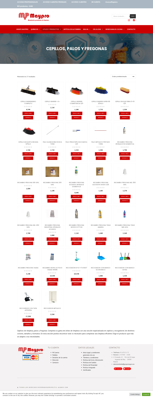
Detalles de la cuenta (59, 358)
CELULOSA (97, 29)
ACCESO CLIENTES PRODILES (54, 2)
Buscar (132, 16)
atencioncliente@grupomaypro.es (123, 364)
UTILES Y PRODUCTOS (51, 29)
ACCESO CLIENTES (79, 2)
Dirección (55, 360)
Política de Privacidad (90, 365)
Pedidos (55, 355)
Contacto (55, 363)
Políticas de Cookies (89, 363)
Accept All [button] (146, 394)
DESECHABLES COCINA (114, 29)
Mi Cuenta (55, 353)
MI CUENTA (96, 2)
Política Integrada (89, 368)
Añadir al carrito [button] (28, 113)
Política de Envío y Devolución (93, 360)
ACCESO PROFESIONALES (27, 2)
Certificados (87, 370)
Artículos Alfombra (72, 29)
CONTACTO (131, 29)
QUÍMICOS (34, 29)
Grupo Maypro (22, 29)
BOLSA (85, 29)
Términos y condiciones (90, 358)
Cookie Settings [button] (135, 394)
